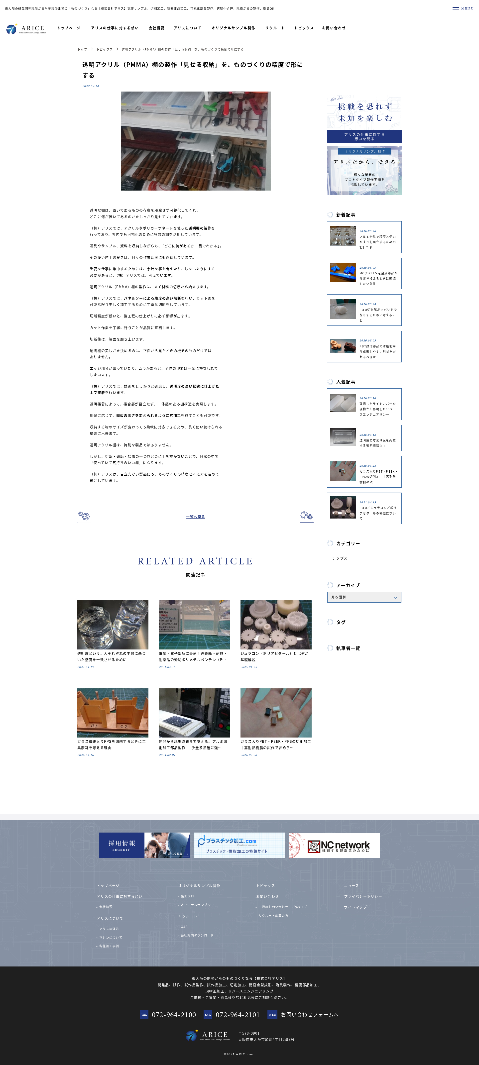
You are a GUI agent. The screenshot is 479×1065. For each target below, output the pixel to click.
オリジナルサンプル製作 (233, 27)
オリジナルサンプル (196, 905)
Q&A (184, 926)
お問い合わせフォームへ (310, 1014)
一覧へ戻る (195, 516)
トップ (82, 49)
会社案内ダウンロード (197, 935)
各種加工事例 (109, 946)
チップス (340, 557)
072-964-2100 (174, 1014)
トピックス (304, 27)
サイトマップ (355, 906)
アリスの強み (109, 929)
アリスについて (188, 27)
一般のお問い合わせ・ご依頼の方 (283, 907)
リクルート (275, 27)
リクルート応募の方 (273, 915)
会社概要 (157, 27)
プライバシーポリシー (363, 896)
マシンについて (110, 937)
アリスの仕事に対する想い (115, 27)
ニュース (351, 885)
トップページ (69, 27)
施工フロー (189, 896)
